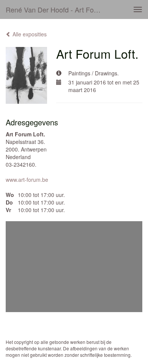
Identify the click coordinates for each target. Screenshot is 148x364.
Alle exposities (29, 34)
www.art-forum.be (27, 179)
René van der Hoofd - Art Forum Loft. (56, 9)
